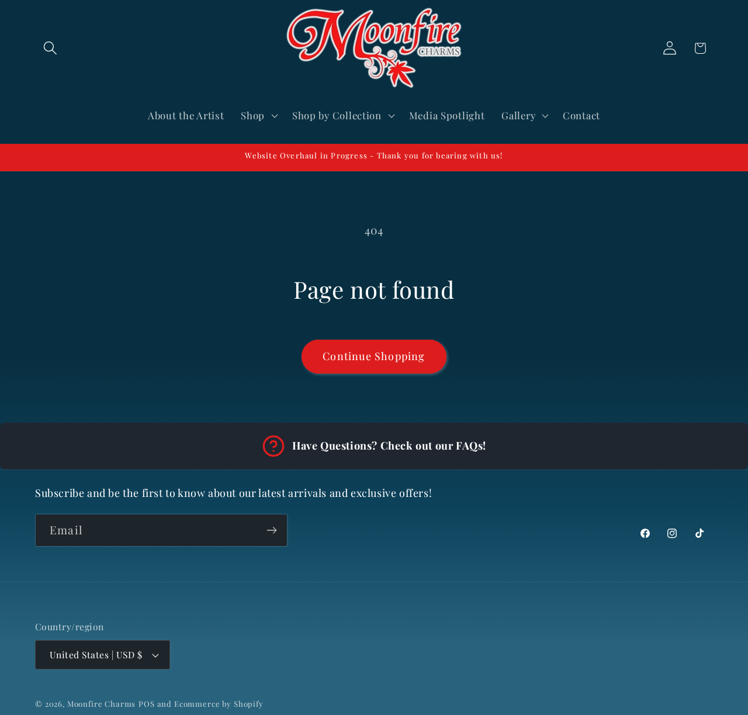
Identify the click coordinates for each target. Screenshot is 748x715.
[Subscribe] (271, 530)
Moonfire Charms (101, 704)
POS (146, 704)
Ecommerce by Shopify (219, 704)
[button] (50, 48)
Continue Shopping (374, 356)
